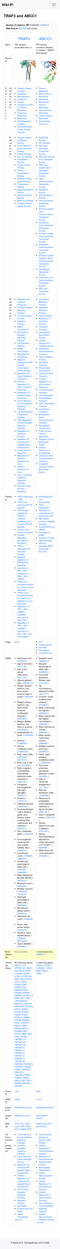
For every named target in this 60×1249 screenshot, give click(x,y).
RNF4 (24, 1025)
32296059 (21, 743)
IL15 (31, 995)
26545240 (45, 762)
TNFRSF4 (18, 1064)
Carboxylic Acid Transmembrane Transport (46, 458)
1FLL (22, 1123)
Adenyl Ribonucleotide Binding (45, 1175)
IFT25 (26, 995)
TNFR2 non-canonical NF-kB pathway (24, 505)
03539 (17, 1099)
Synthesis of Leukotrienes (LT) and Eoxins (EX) (46, 513)
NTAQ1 (17, 1009)
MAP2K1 (24, 1000)
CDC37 (29, 978)
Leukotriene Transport (44, 410)
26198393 (43, 751)
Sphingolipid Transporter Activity (44, 272)
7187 (16, 1091)
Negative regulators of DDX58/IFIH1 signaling (23, 561)
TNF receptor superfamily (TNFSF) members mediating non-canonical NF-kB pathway (24, 518)
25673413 (21, 759)
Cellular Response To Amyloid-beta (44, 450)
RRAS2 (17, 1028)
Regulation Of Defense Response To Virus (23, 459)
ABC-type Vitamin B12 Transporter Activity (47, 159)
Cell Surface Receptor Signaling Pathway (22, 336)
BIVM (27, 970)
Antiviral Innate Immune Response (24, 488)
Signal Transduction (23, 328)
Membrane (22, 118)
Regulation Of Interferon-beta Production (23, 395)
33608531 (21, 828)
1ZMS (27, 1126)
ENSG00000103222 (45, 1107)
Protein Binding (24, 153)
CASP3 (26, 973)
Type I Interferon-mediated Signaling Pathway (24, 478)
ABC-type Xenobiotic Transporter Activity (44, 149)
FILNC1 (49, 968)
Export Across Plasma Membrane (45, 433)
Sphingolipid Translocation (45, 427)
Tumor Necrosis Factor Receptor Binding (24, 148)
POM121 (18, 1017)
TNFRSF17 (41, 954)
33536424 (21, 938)
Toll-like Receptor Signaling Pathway (25, 310)
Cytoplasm (22, 93)
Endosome (22, 99)
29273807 (22, 757)
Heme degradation (44, 506)
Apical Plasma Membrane (45, 111)
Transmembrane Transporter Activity (46, 203)
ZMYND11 (27, 1083)
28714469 (21, 940)
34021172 (43, 693)
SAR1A (25, 1028)
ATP (41, 641)
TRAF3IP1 (26, 1069)
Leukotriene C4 (45, 652)
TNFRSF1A (19, 1058)
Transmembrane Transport (46, 391)
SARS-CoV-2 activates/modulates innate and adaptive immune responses (25, 598)
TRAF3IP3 (19, 1075)
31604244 (21, 894)
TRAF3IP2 (19, 1072)
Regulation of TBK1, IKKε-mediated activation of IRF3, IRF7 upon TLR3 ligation (24, 629)
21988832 (43, 25)
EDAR (24, 984)
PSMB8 (26, 1017)
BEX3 (22, 970)
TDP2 (17, 1036)
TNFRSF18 (19, 1053)
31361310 (21, 800)
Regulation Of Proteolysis (23, 355)
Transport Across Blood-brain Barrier (46, 442)
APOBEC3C (19, 968)
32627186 (43, 811)
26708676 (43, 704)
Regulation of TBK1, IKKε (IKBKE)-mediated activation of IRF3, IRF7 (23, 613)
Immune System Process (24, 317)
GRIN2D (18, 992)
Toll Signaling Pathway (23, 344)
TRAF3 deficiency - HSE (25, 498)
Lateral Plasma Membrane (45, 117)
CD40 (22, 978)
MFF (23, 1006)
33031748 (50, 817)
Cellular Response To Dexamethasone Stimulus (46, 1149)
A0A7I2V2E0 (42, 1115)
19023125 (21, 781)
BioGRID (23, 28)
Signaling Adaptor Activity (25, 191)
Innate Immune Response (24, 451)
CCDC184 (27, 976)
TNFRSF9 (18, 1066)
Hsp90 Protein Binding (45, 1163)
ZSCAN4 (18, 1086)
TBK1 (29, 1033)
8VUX (38, 1126)
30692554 (22, 806)
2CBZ (38, 1123)
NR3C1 (45, 970)
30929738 (22, 751)
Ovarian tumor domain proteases (25, 531)
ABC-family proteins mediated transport (47, 521)
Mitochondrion (23, 96)
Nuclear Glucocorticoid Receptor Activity (46, 1217)
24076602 (22, 891)
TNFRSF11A (20, 1039)
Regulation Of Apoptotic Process (23, 433)
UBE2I (17, 1080)
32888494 (21, 858)
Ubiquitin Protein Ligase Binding (24, 180)
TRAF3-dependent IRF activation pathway (23, 550)
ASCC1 (29, 968)
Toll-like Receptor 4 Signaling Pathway (25, 414)
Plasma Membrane (43, 89)
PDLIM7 (25, 1011)
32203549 (28, 735)
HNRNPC (18, 995)
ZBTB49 (18, 1083)
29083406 (22, 729)
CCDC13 (18, 976)
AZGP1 (48, 965)
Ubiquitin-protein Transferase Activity (24, 140)
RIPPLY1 (25, 1022)
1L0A (16, 1126)
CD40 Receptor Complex (24, 122)
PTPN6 (17, 1020)
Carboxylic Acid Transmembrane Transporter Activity (46, 281)
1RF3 (22, 1126)
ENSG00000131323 (23, 1107)
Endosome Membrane (22, 114)
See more (18, 1219)
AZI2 (16, 970)
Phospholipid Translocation (45, 369)
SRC (25, 1031)
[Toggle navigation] (54, 5)
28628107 (21, 795)
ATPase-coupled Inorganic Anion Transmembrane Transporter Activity (46, 261)
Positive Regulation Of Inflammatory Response (45, 382)
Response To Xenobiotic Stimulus (44, 321)
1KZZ (27, 1123)
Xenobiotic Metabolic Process (43, 310)
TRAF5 (27, 1075)
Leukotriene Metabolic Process (44, 302)
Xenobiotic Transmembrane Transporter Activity (46, 248)
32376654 (21, 660)
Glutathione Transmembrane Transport (46, 351)
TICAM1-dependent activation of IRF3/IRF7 (22, 539)
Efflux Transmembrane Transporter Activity (46, 182)
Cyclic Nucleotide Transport (46, 405)
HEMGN (26, 992)
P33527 (39, 1118)
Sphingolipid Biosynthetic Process (44, 335)
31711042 (43, 787)
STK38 (17, 1033)
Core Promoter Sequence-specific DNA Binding (45, 1138)
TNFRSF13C (20, 1044)
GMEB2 (18, 989)
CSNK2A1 (40, 968)
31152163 (43, 682)
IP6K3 (17, 998)
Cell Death (21, 1205)
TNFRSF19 (19, 1055)
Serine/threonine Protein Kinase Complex (24, 129)
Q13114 (26, 1115)
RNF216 (18, 1025)
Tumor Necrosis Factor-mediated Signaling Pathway (24, 404)
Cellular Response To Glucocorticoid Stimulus (45, 1185)
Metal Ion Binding (25, 200)
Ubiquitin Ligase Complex (24, 89)
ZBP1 (29, 1080)
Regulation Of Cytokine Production (23, 302)
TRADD (27, 1066)
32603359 (29, 696)
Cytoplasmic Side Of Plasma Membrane (25, 107)
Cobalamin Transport (43, 328)
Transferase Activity (22, 161)
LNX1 (28, 998)
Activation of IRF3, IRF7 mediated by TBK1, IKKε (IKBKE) (22, 573)
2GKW (23, 1129)
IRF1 (23, 998)
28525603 (43, 776)
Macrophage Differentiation (45, 1169)
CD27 (16, 978)
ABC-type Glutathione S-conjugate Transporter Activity (45, 170)
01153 (38, 1099)
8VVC (44, 1126)
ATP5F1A (40, 965)
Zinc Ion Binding (24, 156)
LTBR (16, 1000)
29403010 (27, 682)
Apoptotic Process (21, 322)
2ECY (17, 1129)
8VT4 (49, 1123)
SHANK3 (18, 1031)
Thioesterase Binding (23, 185)
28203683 (43, 847)
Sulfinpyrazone (45, 644)
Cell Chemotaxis (46, 395)
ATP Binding (44, 142)
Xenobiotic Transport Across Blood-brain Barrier (46, 468)
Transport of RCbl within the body (46, 539)
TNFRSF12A (20, 1042)
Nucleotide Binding (43, 139)
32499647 (21, 946)
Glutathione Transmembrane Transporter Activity (46, 226)
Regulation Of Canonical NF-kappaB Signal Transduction (23, 443)
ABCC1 (45, 38)
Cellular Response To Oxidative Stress (46, 343)
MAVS (17, 1006)
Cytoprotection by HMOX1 (46, 528)
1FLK (16, 1123)
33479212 (21, 880)
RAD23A (25, 1020)
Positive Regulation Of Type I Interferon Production (24, 385)
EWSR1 (18, 987)
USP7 (23, 1080)
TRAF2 (17, 1069)
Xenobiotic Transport (43, 363)
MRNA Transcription (23, 350)
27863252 (28, 855)
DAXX (24, 981)
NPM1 (39, 970)
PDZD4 (17, 1014)
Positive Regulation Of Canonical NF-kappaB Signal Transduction (23, 1181)
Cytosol (20, 101)
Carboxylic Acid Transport (46, 374)
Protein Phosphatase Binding (23, 173)
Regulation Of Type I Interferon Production (24, 376)
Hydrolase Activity (43, 191)
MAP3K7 (28, 1003)
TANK (23, 1033)
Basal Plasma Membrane (45, 95)
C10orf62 (18, 973)
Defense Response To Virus (23, 469)
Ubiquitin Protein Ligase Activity (24, 204)
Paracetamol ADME (44, 533)
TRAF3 (24, 38)
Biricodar (43, 647)
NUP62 (25, 1009)
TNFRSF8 (28, 1064)
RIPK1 (17, 1022)
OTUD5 (17, 1011)
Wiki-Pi (7, 4)
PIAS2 (24, 1014)
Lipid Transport (45, 315)
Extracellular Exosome (44, 122)
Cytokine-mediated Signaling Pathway (21, 1149)
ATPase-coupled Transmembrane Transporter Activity (46, 237)
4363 (38, 1091)
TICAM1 (24, 1036)
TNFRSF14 (19, 1047)
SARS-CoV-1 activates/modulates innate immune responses (25, 585)
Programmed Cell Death (25, 1210)
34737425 (43, 831)
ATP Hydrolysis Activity (46, 196)
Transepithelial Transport (45, 399)
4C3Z (44, 1123)
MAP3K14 (19, 1003)
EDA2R (17, 984)
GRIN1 (25, 989)
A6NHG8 (18, 1115)
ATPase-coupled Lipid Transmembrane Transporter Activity (46, 214)
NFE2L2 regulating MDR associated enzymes (45, 547)
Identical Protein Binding (24, 196)
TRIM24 (18, 1077)
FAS (24, 987)
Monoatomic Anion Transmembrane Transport (46, 418)
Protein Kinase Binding (23, 166)
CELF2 (17, 981)
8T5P (29, 1129)
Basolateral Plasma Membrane (44, 104)
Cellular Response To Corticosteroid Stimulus (45, 1196)
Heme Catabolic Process (46, 358)
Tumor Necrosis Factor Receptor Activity (24, 1159)
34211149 (21, 666)
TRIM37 (25, 1077)
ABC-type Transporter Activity (44, 291)
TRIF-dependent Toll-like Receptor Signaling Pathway (25, 424)
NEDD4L (29, 1006)
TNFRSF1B (19, 1061)
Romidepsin (44, 650)
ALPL (24, 965)
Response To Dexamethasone (46, 1158)
